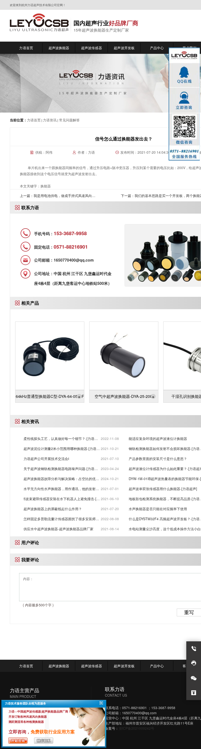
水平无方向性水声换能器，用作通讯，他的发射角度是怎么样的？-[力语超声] (61, 488)
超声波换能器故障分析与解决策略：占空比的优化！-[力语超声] (60, 478)
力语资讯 (50, 119)
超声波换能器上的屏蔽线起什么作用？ (53, 508)
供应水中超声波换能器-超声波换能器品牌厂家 (58, 528)
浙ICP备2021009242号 (136, 728)
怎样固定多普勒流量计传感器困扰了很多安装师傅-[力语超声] (62, 518)
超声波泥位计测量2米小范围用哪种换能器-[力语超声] (62, 448)
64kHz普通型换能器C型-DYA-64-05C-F (50, 396)
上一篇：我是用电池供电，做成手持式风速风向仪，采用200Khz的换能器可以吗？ (56, 197)
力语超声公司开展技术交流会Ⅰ (46, 458)
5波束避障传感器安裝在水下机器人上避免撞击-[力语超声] (62, 498)
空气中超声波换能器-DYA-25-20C (125, 396)
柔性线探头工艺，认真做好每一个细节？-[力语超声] (61, 438)
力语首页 (34, 119)
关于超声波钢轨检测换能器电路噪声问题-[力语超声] (61, 468)
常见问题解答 (69, 119)
